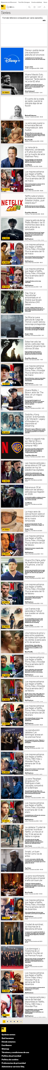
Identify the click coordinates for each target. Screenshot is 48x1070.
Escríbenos (7, 1045)
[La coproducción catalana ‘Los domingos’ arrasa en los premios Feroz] (24, 739)
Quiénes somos (8, 1035)
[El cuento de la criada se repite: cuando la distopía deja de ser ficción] (24, 107)
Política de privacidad (11, 1056)
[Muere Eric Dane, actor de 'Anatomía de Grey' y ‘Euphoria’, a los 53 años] (24, 569)
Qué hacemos (8, 1038)
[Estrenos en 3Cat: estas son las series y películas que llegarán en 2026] (24, 496)
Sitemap (5, 1049)
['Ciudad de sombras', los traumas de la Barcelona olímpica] (24, 933)
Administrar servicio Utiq (13, 1067)
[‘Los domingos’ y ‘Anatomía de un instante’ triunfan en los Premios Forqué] (24, 957)
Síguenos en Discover (9, 2)
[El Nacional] (3, 7)
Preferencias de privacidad (14, 1063)
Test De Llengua (24, 2)
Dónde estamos (8, 1042)
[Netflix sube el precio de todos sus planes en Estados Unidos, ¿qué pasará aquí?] (24, 204)
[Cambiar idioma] (39, 7)
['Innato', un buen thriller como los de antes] (24, 860)
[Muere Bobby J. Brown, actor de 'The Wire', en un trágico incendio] (24, 399)
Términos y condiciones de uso (15, 1052)
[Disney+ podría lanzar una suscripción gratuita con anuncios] (24, 59)
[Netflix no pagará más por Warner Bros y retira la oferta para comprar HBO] (24, 447)
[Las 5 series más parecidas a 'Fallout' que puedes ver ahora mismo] (24, 617)
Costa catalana (36, 2)
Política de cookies (10, 1060)
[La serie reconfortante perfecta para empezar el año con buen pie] (24, 884)
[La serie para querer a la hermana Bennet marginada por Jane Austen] (24, 132)
